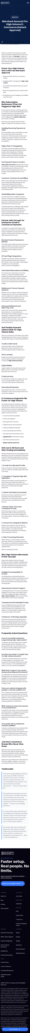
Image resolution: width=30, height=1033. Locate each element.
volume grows (8, 516)
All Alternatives (20, 953)
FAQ (17, 911)
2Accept (16, 56)
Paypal (18, 937)
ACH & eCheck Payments (5, 946)
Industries (19, 903)
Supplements (7, 436)
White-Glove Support (7, 937)
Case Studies (5, 908)
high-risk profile (17, 482)
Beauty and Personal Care (11, 442)
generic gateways (20, 117)
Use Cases (19, 896)
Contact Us (19, 919)
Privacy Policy (5, 962)
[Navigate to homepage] (5, 3)
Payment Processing (7, 932)
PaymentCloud (20, 949)
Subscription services (9, 164)
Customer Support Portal (21, 924)
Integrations (4, 951)
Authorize (19, 945)
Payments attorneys (7, 955)
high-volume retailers (8, 596)
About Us (3, 896)
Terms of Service (6, 966)
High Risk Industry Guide (6, 975)
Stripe (18, 932)
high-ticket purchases (15, 360)
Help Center (19, 915)
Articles (3, 904)
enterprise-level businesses (16, 565)
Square (18, 941)
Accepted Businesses (7, 970)
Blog (2, 900)
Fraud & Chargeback (6, 941)
